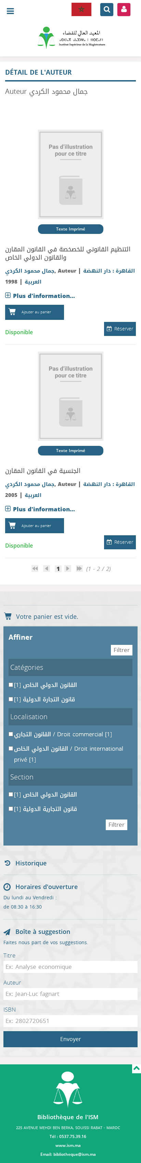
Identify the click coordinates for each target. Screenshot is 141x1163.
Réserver (123, 329)
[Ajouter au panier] (12, 312)
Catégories (26, 667)
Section (22, 777)
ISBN (9, 1009)
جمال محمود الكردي (29, 271)
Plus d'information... (44, 295)
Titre (9, 955)
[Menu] (70, 38)
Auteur (12, 982)
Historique (31, 863)
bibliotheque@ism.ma (74, 1154)
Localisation (29, 716)
